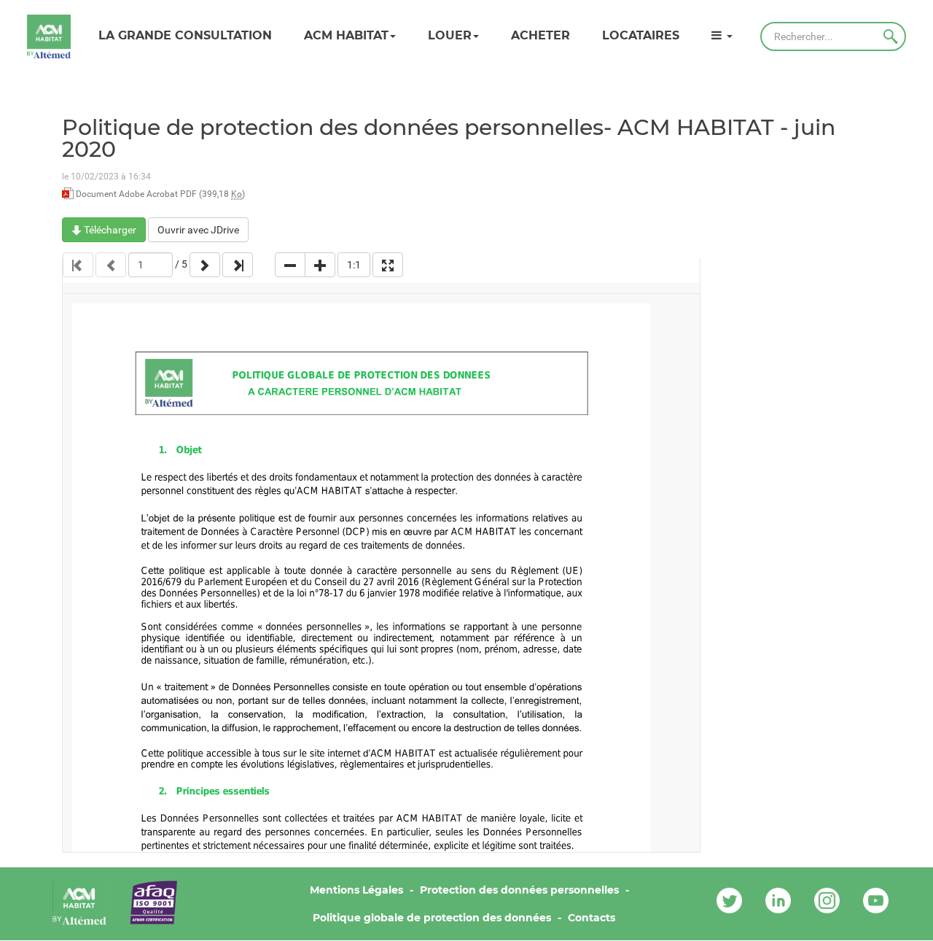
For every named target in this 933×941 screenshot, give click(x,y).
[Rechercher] (890, 36)
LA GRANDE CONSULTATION (185, 35)
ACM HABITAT (346, 35)
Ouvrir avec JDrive (198, 230)
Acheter (540, 35)
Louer (450, 35)
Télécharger (109, 230)
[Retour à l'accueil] (49, 36)
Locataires (640, 35)
